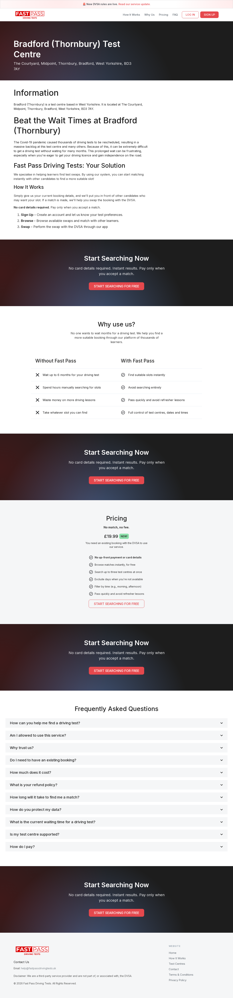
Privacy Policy (177, 980)
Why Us (149, 14)
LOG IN (190, 14)
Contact (174, 969)
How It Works (131, 14)
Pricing (163, 14)
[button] (116, 723)
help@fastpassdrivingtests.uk (38, 968)
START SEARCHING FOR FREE (116, 286)
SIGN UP (209, 14)
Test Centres (177, 963)
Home (172, 953)
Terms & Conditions (181, 974)
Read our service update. (135, 4)
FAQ (175, 14)
